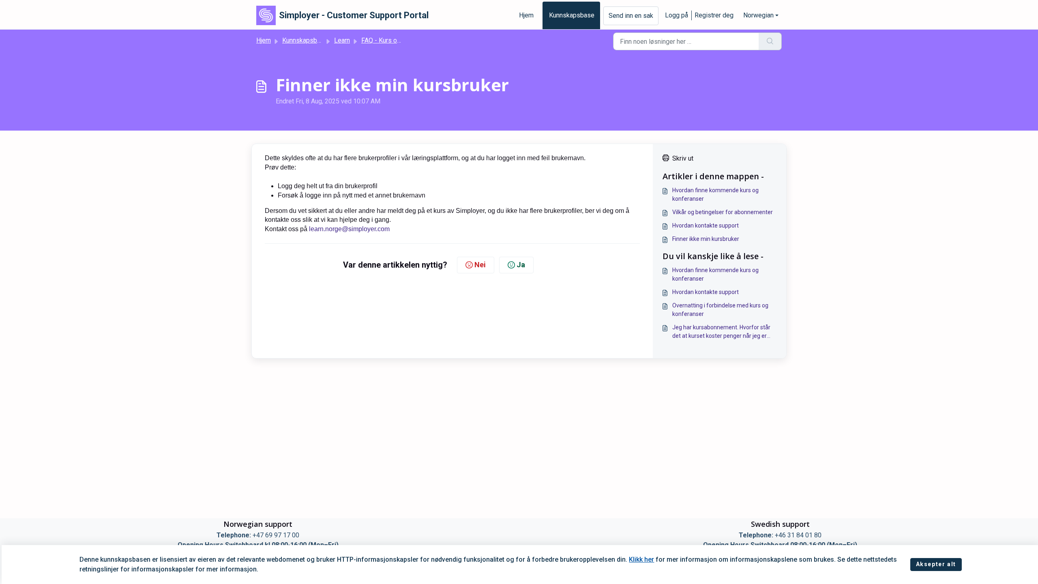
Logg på (676, 15)
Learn (342, 40)
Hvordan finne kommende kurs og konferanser (715, 194)
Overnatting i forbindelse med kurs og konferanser (720, 309)
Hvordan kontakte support (705, 225)
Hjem (526, 15)
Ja (521, 264)
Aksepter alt (936, 564)
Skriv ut (682, 158)
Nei (480, 264)
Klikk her (641, 559)
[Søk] (770, 41)
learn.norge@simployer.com (349, 228)
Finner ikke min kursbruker (705, 239)
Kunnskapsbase (571, 15)
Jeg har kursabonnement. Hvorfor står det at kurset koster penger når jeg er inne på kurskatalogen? (721, 332)
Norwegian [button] (758, 15)
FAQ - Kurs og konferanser (398, 40)
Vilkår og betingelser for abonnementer (722, 212)
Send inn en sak (631, 15)
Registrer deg (714, 15)
